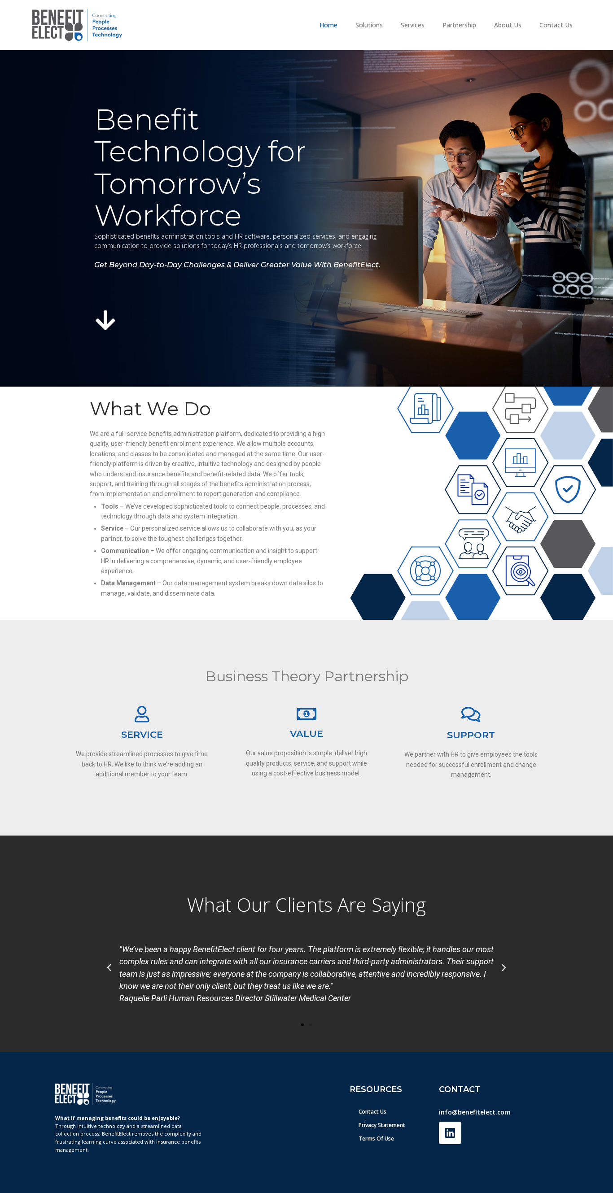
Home (328, 25)
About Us (507, 25)
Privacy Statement (382, 1125)
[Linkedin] (450, 1133)
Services (413, 25)
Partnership (459, 25)
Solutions (369, 25)
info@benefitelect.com (475, 1112)
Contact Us (556, 25)
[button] (109, 967)
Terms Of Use (376, 1138)
